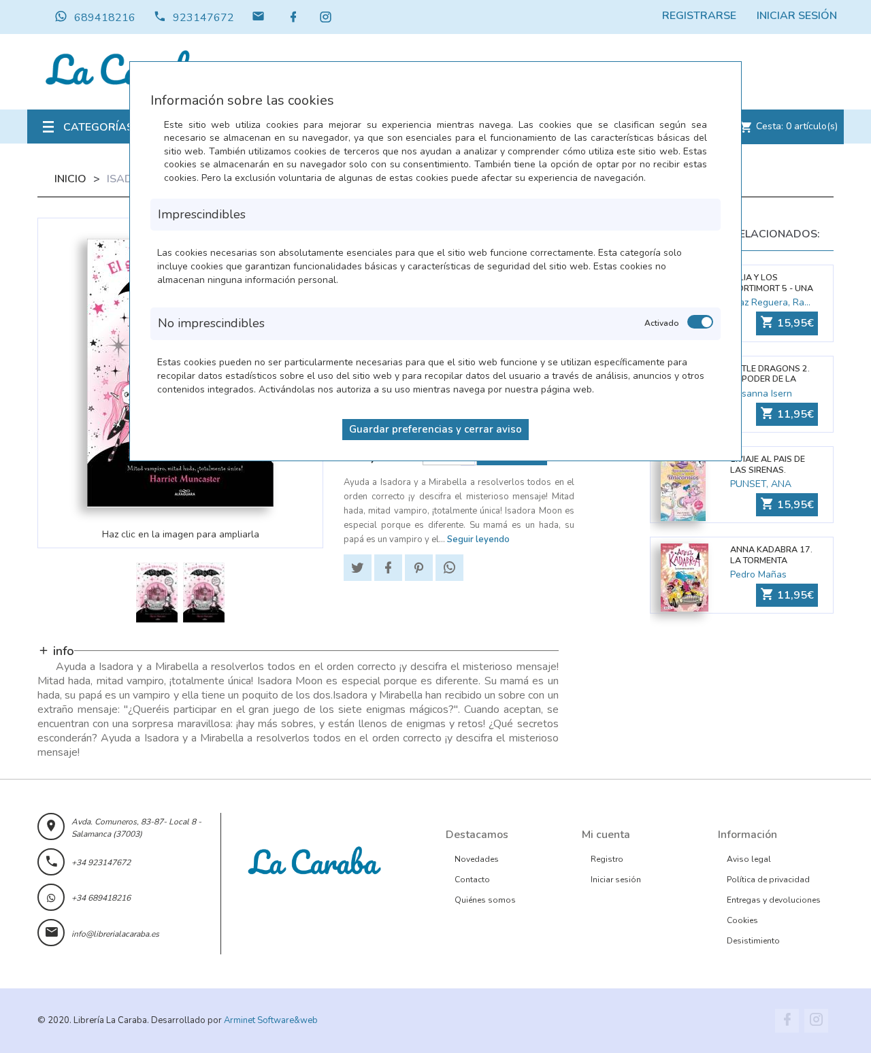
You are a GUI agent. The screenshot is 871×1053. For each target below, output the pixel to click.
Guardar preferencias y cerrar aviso (435, 429)
